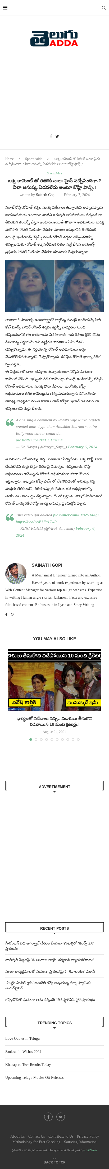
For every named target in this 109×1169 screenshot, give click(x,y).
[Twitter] (57, 137)
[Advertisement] (54, 92)
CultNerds (90, 1150)
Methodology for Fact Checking (36, 1142)
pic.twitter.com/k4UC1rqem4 (39, 440)
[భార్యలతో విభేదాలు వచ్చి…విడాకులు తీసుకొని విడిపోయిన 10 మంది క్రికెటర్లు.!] (54, 680)
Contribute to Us (60, 1136)
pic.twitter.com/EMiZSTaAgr (76, 515)
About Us (17, 1136)
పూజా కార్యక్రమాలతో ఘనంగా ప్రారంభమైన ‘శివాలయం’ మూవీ (50, 972)
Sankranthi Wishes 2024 (23, 1052)
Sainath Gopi (46, 195)
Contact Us (36, 1136)
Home (9, 159)
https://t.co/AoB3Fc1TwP (36, 522)
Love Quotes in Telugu (22, 1039)
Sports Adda (33, 159)
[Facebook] (51, 137)
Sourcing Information (80, 1142)
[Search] (103, 8)
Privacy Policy (88, 1136)
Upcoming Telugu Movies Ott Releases (34, 1078)
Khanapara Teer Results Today (28, 1065)
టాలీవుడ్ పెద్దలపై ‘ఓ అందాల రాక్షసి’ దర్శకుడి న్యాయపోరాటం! (49, 960)
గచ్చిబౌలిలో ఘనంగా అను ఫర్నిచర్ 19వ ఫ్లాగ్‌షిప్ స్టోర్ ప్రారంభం (50, 1000)
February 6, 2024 (82, 447)
